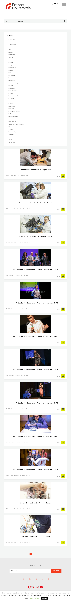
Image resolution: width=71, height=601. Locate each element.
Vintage (10, 139)
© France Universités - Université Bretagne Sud (17, 175)
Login (46, 4)
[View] (58, 176)
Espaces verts (12, 67)
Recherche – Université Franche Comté (35, 503)
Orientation (11, 101)
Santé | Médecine (12, 121)
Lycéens (10, 93)
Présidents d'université (14, 111)
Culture (10, 59)
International (11, 88)
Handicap (10, 85)
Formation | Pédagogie (14, 83)
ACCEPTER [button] (44, 598)
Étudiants (10, 70)
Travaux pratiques (13, 131)
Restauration (11, 119)
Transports (11, 129)
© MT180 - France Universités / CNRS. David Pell (17, 275)
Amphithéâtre (11, 39)
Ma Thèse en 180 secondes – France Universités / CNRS (35, 270)
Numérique (11, 98)
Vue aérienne (11, 142)
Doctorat (10, 62)
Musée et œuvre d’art (13, 95)
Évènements (11, 75)
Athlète (10, 49)
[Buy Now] (60, 176)
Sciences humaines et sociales (16, 124)
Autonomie (11, 52)
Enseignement (12, 65)
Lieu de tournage (12, 90)
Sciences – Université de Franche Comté (35, 203)
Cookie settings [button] (34, 598)
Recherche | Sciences (13, 113)
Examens (10, 77)
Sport (9, 126)
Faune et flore (11, 80)
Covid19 (10, 57)
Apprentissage (12, 44)
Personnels (11, 108)
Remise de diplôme (13, 116)
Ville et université (12, 137)
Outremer (10, 103)
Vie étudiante (11, 134)
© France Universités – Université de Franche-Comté (18, 208)
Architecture (11, 47)
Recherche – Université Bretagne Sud (35, 170)
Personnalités (11, 106)
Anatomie (10, 41)
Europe (10, 72)
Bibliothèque (11, 54)
